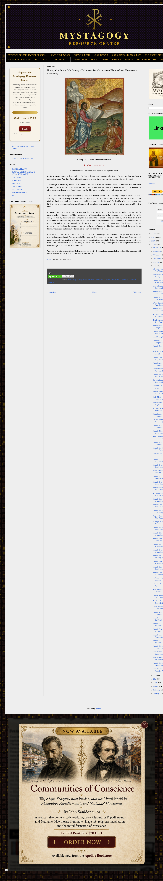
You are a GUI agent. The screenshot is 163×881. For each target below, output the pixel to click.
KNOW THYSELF (101, 55)
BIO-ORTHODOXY (43, 59)
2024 (153, 241)
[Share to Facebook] (70, 276)
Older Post (137, 292)
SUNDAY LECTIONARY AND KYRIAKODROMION (23, 173)
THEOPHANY (17, 180)
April (155, 682)
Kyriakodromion (88, 279)
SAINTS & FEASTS (19, 169)
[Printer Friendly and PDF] (55, 277)
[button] (6, 716)
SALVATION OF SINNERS (122, 59)
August (156, 262)
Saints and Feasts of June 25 (22, 158)
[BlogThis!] (66, 276)
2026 (153, 233)
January (156, 693)
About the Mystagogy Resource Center (23, 147)
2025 (153, 237)
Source (49, 259)
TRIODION (16, 183)
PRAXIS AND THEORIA (146, 59)
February (156, 690)
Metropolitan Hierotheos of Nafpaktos (107, 279)
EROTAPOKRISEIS (82, 55)
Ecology (79, 279)
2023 (153, 244)
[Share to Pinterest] (72, 276)
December (157, 247)
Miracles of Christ (127, 279)
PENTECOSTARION (19, 192)
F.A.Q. (14, 195)
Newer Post (52, 292)
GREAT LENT (17, 186)
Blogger (99, 708)
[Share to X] (68, 276)
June (155, 675)
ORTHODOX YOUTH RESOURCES (126, 55)
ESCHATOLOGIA (62, 59)
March (156, 686)
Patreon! (151, 183)
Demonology (72, 279)
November (157, 251)
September (157, 258)
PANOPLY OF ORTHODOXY (19, 59)
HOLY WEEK (17, 189)
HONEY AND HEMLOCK (60, 55)
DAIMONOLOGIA (80, 59)
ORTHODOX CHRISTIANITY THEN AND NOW (27, 55)
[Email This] (63, 276)
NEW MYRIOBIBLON (99, 59)
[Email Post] (49, 273)
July (155, 265)
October (156, 255)
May (155, 679)
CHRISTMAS (17, 177)
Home (94, 292)
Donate (25, 129)
